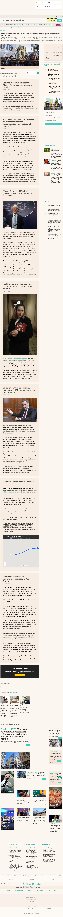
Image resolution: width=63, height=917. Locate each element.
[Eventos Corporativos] (26, 887)
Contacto (8, 890)
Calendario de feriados (51, 875)
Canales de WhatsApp (19, 890)
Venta (57, 45)
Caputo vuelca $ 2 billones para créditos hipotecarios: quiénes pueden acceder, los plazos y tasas (55, 81)
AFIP (60, 875)
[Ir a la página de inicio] (4, 20)
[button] (60, 777)
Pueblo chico (49, 112)
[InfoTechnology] (44, 887)
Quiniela (42, 875)
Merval (36, 875)
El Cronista (2, 27)
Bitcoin (24, 875)
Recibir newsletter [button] (53, 124)
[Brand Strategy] (31, 887)
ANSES (52, 879)
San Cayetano (19, 27)
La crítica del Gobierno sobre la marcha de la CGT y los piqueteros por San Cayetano (19, 390)
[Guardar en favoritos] (38, 73)
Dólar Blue (9, 875)
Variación (51, 45)
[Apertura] (19, 887)
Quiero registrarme (20, 674)
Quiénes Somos (40, 890)
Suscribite (30, 890)
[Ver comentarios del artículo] (15, 76)
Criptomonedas (17, 875)
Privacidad (31, 901)
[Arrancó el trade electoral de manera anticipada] (39, 793)
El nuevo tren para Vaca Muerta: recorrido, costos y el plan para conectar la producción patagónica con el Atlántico (55, 89)
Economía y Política (11, 27)
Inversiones (32, 879)
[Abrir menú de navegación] (1, 20)
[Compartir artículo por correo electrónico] (12, 76)
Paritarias (11, 879)
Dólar (3, 875)
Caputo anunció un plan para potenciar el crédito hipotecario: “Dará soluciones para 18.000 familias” (53, 72)
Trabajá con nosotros (31, 892)
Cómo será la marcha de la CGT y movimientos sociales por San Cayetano (17, 579)
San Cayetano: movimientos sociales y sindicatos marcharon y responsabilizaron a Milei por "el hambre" (19, 122)
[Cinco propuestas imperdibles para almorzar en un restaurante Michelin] (55, 798)
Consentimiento (31, 903)
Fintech (30, 875)
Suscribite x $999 (52, 20)
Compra (60, 45)
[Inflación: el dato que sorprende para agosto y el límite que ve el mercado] (23, 793)
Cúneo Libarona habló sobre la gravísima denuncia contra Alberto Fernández (18, 193)
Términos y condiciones (31, 899)
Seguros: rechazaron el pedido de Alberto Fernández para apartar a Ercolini (17, 85)
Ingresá (59, 20)
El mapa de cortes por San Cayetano (18, 482)
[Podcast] (37, 887)
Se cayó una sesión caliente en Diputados (15, 358)
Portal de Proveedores (52, 890)
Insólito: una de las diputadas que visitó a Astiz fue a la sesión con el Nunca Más (17, 286)
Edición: (58, 16)
